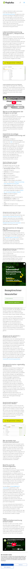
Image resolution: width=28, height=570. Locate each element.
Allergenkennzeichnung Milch (13, 183)
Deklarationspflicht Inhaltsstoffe (11, 237)
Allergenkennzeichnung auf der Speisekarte (12, 222)
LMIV (11, 142)
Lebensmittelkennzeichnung (9, 14)
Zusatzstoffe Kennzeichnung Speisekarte (11, 359)
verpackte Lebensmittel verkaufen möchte (12, 216)
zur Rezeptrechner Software (13, 63)
